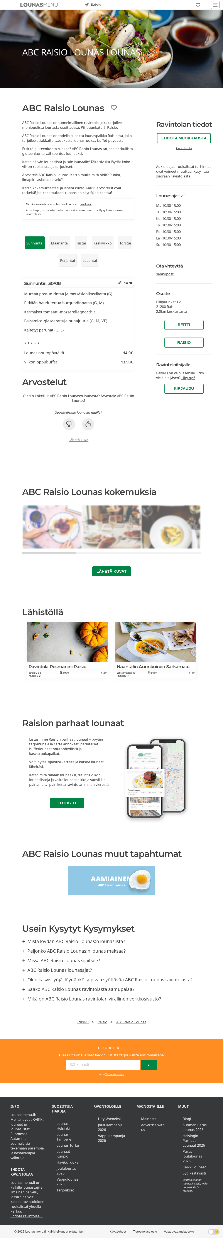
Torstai (125, 243)
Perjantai (67, 260)
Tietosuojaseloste (114, 1074)
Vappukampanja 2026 (111, 1138)
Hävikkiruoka (67, 1162)
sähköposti (165, 274)
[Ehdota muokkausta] (120, 283)
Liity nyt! (188, 377)
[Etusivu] (39, 5)
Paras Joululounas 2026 (192, 1156)
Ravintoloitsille (184, 148)
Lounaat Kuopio (63, 1154)
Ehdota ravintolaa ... (26, 1216)
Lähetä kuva (78, 439)
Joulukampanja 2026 (110, 1127)
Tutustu (67, 803)
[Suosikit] (198, 5)
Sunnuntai (34, 243)
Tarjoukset (65, 1190)
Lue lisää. (85, 204)
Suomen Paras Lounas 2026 (195, 1127)
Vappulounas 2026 (67, 1181)
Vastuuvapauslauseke (179, 1231)
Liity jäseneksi (109, 1118)
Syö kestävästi (194, 1173)
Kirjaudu (184, 388)
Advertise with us (153, 1127)
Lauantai (90, 260)
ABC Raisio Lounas (131, 1022)
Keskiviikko (102, 243)
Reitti (184, 325)
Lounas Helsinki (63, 1126)
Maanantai (60, 243)
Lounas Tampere (64, 1137)
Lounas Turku (68, 1145)
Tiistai (81, 243)
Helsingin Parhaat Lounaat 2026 (194, 1140)
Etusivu (83, 1022)
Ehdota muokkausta (184, 138)
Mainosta (149, 1118)
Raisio (184, 342)
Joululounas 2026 (66, 1171)
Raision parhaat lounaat (68, 739)
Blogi (187, 1118)
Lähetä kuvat (111, 571)
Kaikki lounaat (194, 1167)
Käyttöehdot (118, 1231)
